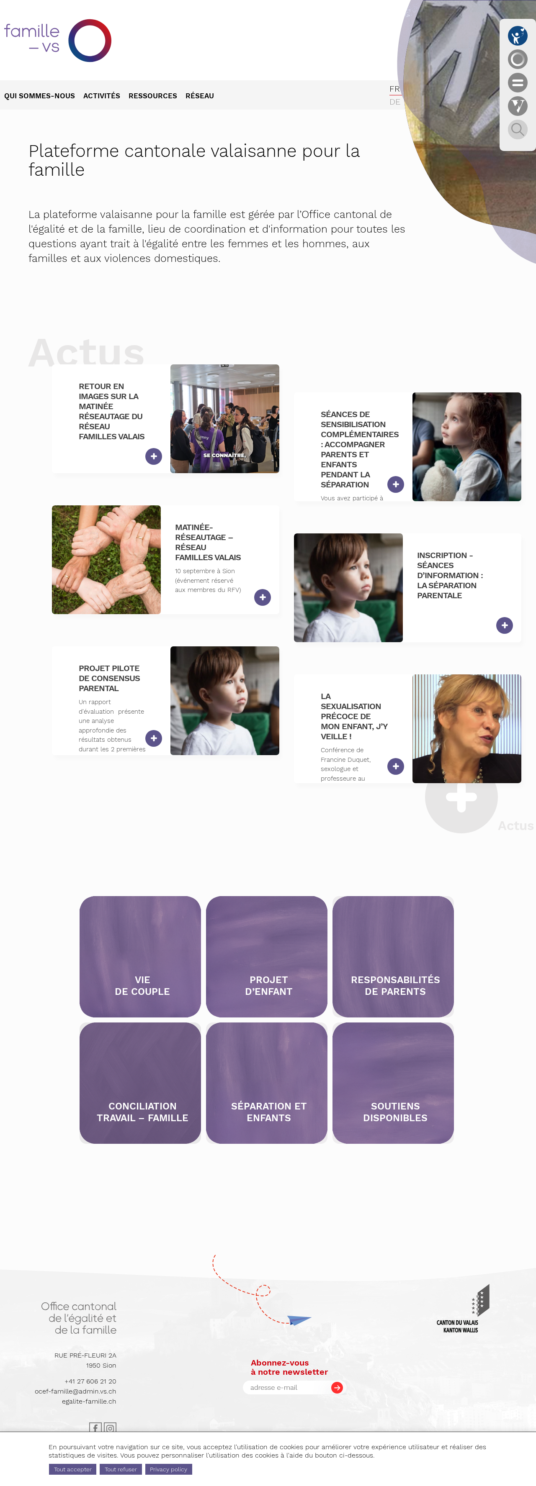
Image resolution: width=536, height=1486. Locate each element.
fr (394, 89)
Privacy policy (168, 1469)
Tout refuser (121, 1469)
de (394, 102)
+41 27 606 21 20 (90, 1381)
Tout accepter (73, 1469)
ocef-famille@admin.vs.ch (75, 1391)
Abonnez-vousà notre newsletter (289, 1367)
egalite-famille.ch (89, 1401)
